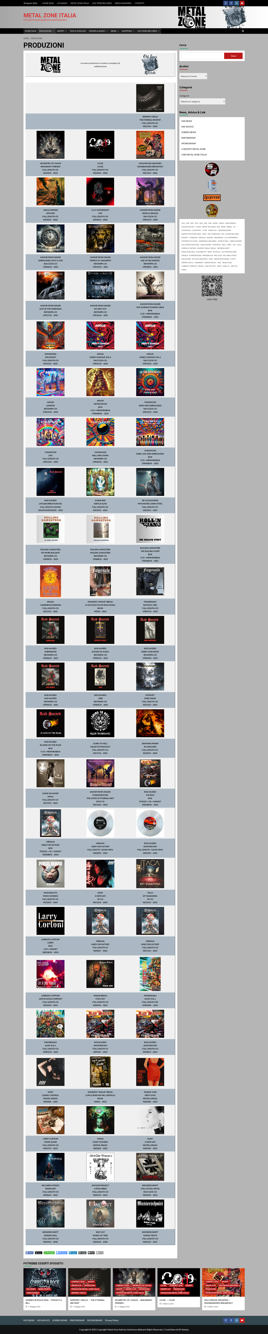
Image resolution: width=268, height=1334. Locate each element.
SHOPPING (127, 31)
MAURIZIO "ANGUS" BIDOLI (206, 248)
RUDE (211, 259)
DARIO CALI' (212, 230)
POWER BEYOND (195, 255)
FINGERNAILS (218, 237)
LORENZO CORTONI (188, 248)
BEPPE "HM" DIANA (209, 227)
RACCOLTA (218, 255)
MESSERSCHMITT (223, 248)
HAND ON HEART (236, 241)
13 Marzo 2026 (212, 1307)
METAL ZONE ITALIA (79, 3)
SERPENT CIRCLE (187, 262)
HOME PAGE (48, 3)
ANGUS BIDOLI (231, 223)
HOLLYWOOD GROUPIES (190, 245)
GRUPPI (60, 31)
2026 (210, 223)
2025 (205, 223)
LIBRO (229, 245)
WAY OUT (234, 266)
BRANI (223, 227)
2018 (187, 223)
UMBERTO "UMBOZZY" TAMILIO (192, 266)
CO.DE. (204, 230)
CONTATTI (139, 3)
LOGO (239, 245)
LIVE (234, 245)
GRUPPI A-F (165, 1289)
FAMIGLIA (202, 237)
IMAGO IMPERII (205, 245)
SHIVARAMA (199, 262)
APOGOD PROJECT (188, 227)
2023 (196, 223)
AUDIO (198, 227)
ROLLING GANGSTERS (200, 259)
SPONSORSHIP (188, 143)
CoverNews (170, 1329)
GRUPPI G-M (131, 1289)
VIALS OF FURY (210, 266)
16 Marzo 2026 (168, 1304)
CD (234, 227)
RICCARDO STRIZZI (230, 255)
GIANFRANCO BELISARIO (207, 241)
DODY (204, 234)
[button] (243, 31)
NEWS (113, 31)
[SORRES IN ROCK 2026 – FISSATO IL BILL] (44, 1282)
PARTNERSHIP (188, 138)
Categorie (184, 95)
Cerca (182, 45)
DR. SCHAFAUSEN (214, 234)
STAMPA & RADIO (97, 31)
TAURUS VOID (227, 262)
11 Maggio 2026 (34, 1307)
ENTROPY (184, 237)
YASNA (183, 270)
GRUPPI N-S (76, 1285)
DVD (222, 234)
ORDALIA (184, 255)
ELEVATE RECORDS (232, 234)
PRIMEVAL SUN (207, 255)
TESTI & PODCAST (78, 31)
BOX (218, 227)
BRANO (229, 227)
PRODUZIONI (45, 31)
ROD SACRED (186, 259)
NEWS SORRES (33, 1293)
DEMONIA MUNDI (224, 230)
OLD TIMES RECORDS (102, 3)
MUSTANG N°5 (201, 252)
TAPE (219, 262)
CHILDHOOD (186, 230)
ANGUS (221, 223)
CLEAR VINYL (196, 230)
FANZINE (210, 237)
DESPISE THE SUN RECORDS (191, 234)
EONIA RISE (194, 237)
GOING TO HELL (223, 241)
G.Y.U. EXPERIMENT (231, 237)
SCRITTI (233, 259)
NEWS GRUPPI (44, 1289)
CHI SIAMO (62, 3)
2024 (201, 223)
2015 (183, 223)
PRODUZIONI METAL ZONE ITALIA (85, 1289)
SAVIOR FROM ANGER (221, 259)
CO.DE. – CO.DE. (167, 1300)
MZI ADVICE (187, 126)
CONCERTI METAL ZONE (193, 149)
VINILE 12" (226, 266)
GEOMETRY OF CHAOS (189, 241)
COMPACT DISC (78, 1282)
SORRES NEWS (188, 132)
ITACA (224, 245)
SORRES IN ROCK (210, 262)
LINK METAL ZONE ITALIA (194, 154)
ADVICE (215, 223)
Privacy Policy (112, 1320)
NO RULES (216, 252)
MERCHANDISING (123, 3)
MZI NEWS (186, 121)
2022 (192, 223)
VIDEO (219, 266)
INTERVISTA (216, 245)
